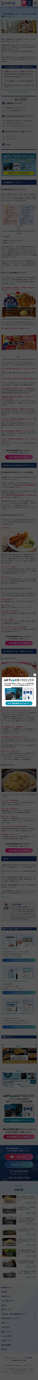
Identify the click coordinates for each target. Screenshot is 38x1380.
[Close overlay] (34, 674)
